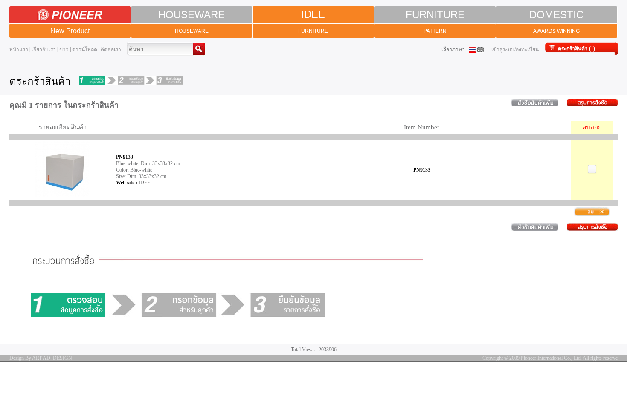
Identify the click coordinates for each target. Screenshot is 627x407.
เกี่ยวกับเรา (44, 49)
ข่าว (64, 49)
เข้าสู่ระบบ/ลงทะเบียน (515, 49)
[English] (480, 49)
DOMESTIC (556, 14)
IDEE (313, 14)
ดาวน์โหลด (84, 49)
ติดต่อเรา (111, 49)
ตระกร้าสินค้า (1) (576, 49)
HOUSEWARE (191, 14)
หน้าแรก (18, 49)
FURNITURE (435, 14)
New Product (70, 30)
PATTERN (435, 31)
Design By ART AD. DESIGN (40, 358)
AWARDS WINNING (556, 31)
